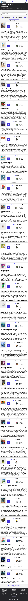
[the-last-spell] (3, 363)
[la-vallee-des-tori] (3, 540)
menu (12, 2)
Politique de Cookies (4, 594)
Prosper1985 (20, 520)
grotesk (20, 26)
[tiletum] (3, 25)
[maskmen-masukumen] (3, 461)
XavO (20, 325)
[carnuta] (3, 45)
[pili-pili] (3, 382)
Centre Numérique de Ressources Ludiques (14, 595)
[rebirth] (3, 481)
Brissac (20, 345)
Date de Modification (6, 17)
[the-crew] (3, 559)
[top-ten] (3, 177)
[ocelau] (17, 46)
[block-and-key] (3, 520)
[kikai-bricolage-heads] (3, 207)
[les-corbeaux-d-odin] (3, 344)
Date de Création (19, 17)
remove (24, 17)
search (19, 2)
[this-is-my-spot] (3, 402)
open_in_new (15, 23)
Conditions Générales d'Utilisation (4, 590)
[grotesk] (17, 26)
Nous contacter (23, 593)
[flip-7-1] (3, 158)
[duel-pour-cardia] (3, 123)
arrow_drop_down (13, 17)
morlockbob (20, 383)
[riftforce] (3, 441)
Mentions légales (14, 590)
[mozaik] (3, 305)
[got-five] (3, 266)
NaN (9, 585)
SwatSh (20, 363)
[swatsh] (17, 364)
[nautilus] (3, 325)
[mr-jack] (3, 500)
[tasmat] (17, 423)
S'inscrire (25, 2)
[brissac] (17, 346)
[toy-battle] (3, 246)
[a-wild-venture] (3, 226)
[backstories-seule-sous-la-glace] (3, 422)
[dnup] (3, 285)
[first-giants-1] (3, 65)
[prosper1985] (17, 521)
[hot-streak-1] (3, 138)
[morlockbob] (17, 384)
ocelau (20, 45)
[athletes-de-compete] (3, 187)
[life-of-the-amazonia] (3, 104)
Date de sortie (12, 20)
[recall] (3, 84)
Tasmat (20, 422)
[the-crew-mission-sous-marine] (3, 573)
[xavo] (16, 326)
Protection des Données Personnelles (23, 590)
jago (20, 501)
